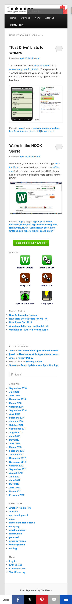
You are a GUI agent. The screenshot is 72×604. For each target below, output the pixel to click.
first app (31, 224)
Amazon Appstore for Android (24, 69)
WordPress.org (17, 572)
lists (55, 224)
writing (35, 230)
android (45, 128)
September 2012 (18, 469)
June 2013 (14, 436)
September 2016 (18, 388)
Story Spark (47, 303)
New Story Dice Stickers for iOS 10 (28, 318)
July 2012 (14, 476)
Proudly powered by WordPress (36, 590)
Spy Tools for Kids (25, 303)
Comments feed (17, 568)
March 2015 (15, 403)
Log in (12, 561)
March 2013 (15, 447)
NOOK (25, 227)
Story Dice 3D (47, 267)
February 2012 (16, 495)
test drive (30, 131)
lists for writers (16, 131)
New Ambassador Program (23, 315)
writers (27, 230)
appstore (54, 128)
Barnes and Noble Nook (22, 522)
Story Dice (25, 285)
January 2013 (16, 454)
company (14, 526)
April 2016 (14, 395)
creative (48, 221)
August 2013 (16, 432)
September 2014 (18, 410)
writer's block (16, 230)
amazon (37, 128)
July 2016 (14, 391)
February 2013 (16, 450)
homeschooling (44, 224)
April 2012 (14, 487)
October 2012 (16, 465)
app (35, 221)
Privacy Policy (16, 24)
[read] (12, 354)
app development (18, 515)
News (37, 17)
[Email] (54, 599)
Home (13, 17)
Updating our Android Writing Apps (28, 329)
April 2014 (14, 414)
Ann (38, 156)
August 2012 (16, 472)
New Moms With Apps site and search (37, 350)
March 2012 (15, 491)
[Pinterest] (42, 599)
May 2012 (14, 483)
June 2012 (14, 480)
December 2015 (17, 399)
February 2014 (16, 417)
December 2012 (17, 458)
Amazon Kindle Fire (20, 507)
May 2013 (14, 439)
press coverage (17, 540)
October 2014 (16, 406)
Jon (38, 58)
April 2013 (14, 443)
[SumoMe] (66, 599)
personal (14, 537)
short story (49, 227)
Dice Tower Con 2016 (20, 322)
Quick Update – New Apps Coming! (39, 365)
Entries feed (15, 564)
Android (13, 511)
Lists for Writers (42, 65)
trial (38, 131)
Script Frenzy (36, 227)
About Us (49, 17)
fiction (23, 224)
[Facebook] (18, 599)
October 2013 (16, 425)
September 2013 (18, 428)
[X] (30, 599)
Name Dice (46, 285)
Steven (13, 365)
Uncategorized (17, 544)
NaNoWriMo (15, 227)
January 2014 (16, 421)
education (14, 224)
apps (21, 128)
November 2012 (17, 462)
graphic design (17, 529)
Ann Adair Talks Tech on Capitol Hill (28, 326)
